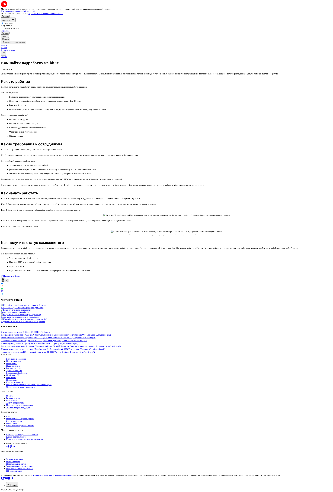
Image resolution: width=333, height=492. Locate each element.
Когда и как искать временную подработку (20, 317)
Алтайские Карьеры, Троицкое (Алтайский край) (74, 338)
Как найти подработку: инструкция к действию (22, 307)
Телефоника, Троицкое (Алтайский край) (87, 349)
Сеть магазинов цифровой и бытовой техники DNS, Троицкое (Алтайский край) (75, 335)
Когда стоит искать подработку (15, 312)
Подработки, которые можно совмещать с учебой (23, 321)
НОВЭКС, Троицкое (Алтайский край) (60, 343)
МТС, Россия (44, 332)
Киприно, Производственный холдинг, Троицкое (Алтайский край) (90, 346)
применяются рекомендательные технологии (53, 475)
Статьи (4, 56)
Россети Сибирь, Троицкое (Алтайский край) (75, 352)
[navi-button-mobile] (3, 53)
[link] (5, 39)
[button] (4, 45)
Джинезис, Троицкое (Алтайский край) (69, 340)
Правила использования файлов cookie (45, 13)
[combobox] (12, 484)
